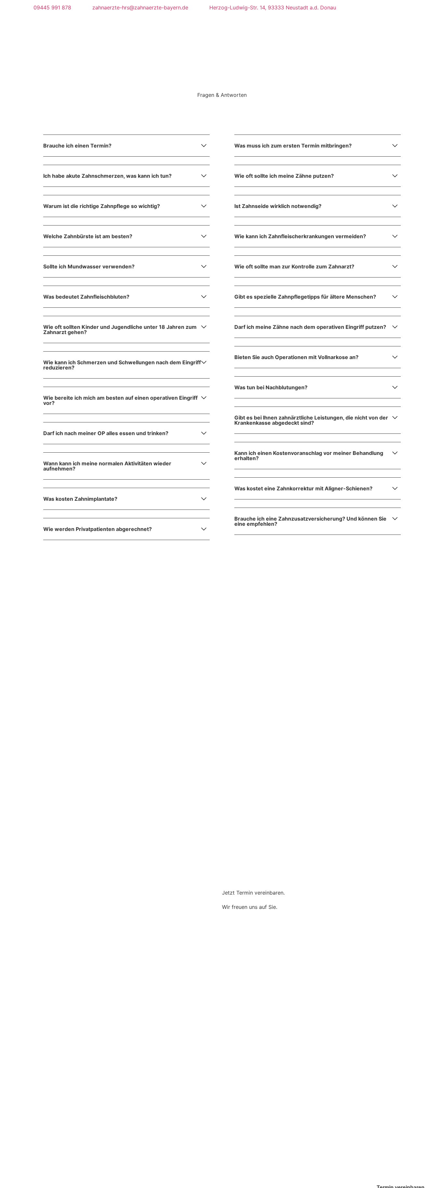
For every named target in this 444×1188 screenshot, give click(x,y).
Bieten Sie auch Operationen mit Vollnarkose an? (296, 357)
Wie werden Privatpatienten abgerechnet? (97, 529)
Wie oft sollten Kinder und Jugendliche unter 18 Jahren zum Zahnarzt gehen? (120, 329)
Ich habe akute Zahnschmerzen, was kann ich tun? (107, 176)
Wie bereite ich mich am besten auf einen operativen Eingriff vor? (120, 400)
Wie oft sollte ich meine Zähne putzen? (284, 176)
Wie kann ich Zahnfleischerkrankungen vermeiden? (300, 236)
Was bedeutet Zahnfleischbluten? (86, 296)
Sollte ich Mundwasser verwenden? (89, 266)
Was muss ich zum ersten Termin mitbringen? (293, 145)
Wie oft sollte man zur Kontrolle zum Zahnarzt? (294, 266)
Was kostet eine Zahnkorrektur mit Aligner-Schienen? (303, 488)
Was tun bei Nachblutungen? (270, 387)
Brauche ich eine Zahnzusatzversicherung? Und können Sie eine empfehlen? (310, 521)
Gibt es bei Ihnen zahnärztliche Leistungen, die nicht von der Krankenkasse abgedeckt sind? (311, 420)
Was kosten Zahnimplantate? (80, 499)
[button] (126, 150)
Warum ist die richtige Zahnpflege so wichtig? (101, 206)
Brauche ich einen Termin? (77, 145)
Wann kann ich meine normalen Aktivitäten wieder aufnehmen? (107, 466)
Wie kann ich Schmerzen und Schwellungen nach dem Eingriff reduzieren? (122, 365)
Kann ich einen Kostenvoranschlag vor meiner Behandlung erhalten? (308, 455)
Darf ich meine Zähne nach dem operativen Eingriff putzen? (310, 327)
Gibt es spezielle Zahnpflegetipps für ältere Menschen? (305, 296)
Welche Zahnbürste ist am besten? (87, 236)
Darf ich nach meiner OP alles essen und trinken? (105, 433)
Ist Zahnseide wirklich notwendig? (277, 206)
